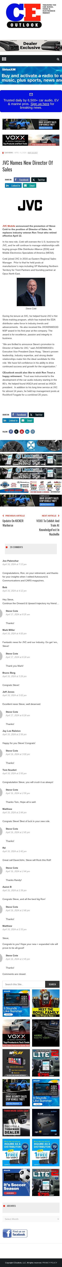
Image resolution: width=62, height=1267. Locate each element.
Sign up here (40, 104)
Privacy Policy (49, 1263)
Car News (8, 153)
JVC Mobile (8, 226)
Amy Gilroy (33, 153)
